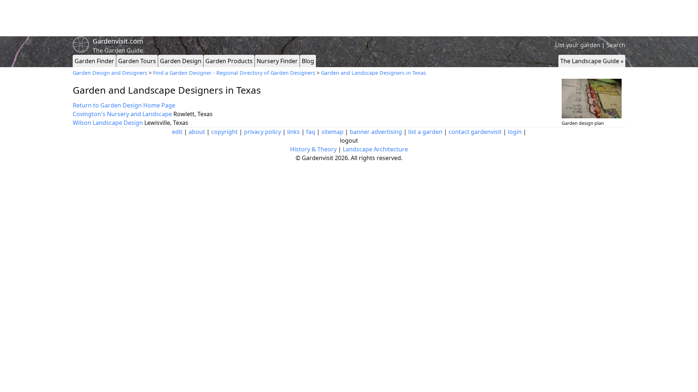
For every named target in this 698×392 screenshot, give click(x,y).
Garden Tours (137, 61)
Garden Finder (94, 61)
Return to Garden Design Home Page (124, 105)
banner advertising (376, 132)
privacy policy (262, 132)
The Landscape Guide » (591, 61)
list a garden (425, 132)
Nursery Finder (277, 61)
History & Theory (313, 149)
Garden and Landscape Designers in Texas (373, 72)
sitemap (332, 132)
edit (177, 132)
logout (349, 140)
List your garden (577, 45)
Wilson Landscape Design (108, 123)
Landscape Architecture (375, 149)
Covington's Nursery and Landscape (122, 114)
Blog (308, 61)
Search (615, 45)
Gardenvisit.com (118, 41)
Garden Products (229, 61)
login (515, 132)
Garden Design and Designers (110, 72)
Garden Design (180, 61)
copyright (224, 132)
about (197, 132)
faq (310, 132)
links (293, 132)
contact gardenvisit (475, 132)
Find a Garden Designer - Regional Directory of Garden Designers (234, 72)
